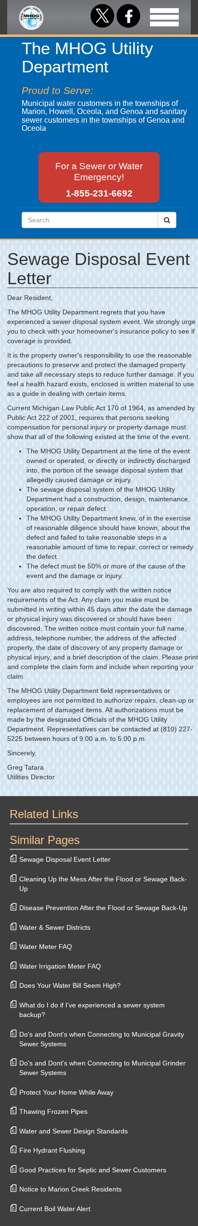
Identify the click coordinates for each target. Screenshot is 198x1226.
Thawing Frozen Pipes (53, 1111)
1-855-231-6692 (99, 193)
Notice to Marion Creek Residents (70, 1189)
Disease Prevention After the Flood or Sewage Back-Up (103, 908)
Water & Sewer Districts (54, 927)
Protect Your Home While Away (66, 1092)
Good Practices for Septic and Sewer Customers (92, 1170)
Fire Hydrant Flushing (52, 1150)
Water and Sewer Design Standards (73, 1131)
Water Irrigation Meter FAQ (60, 966)
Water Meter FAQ (45, 946)
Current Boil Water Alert (54, 1209)
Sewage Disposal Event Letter (65, 859)
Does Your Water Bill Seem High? (70, 985)
